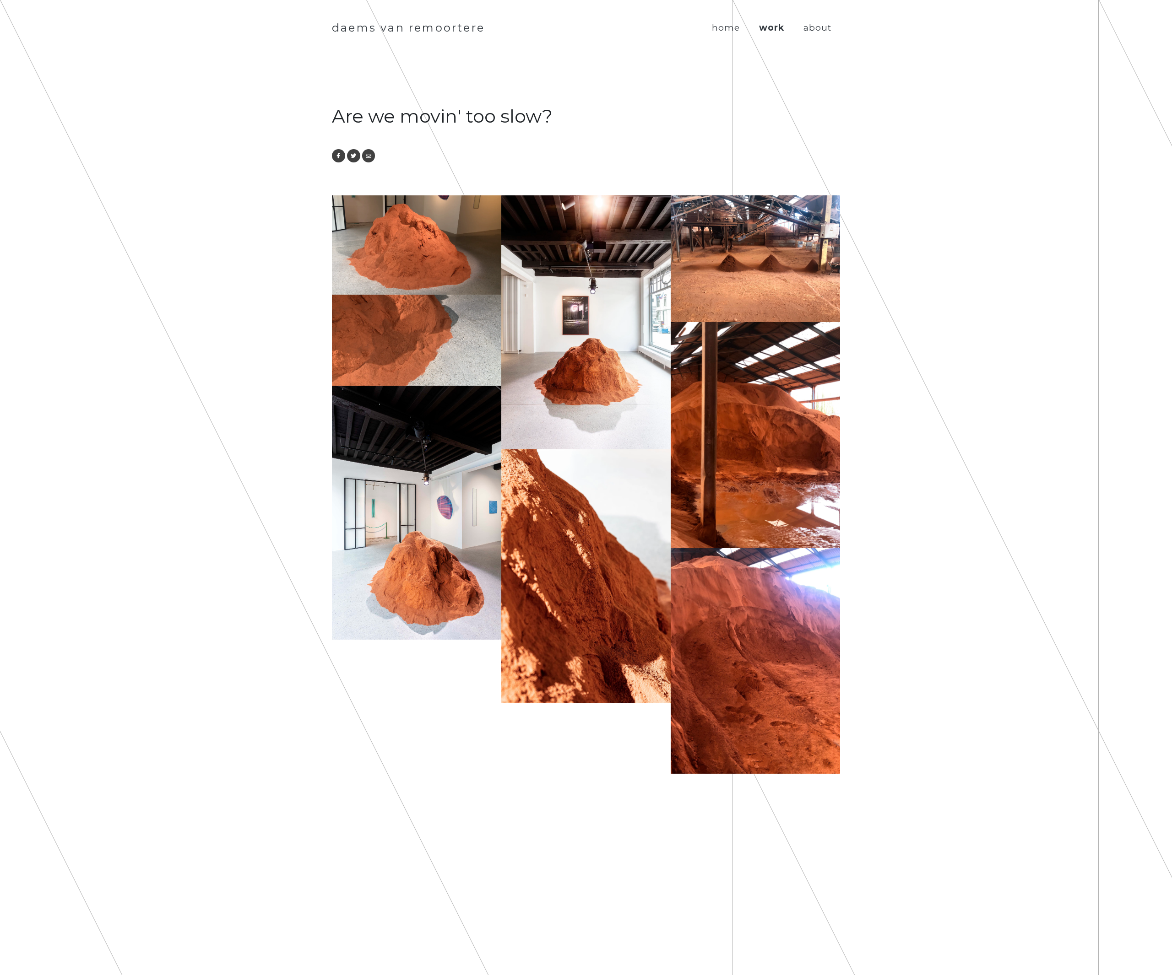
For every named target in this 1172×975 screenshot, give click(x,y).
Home (726, 27)
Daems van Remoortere (408, 27)
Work (771, 27)
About (817, 27)
